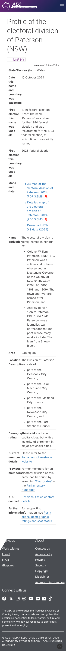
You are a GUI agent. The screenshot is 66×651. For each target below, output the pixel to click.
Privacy (40, 559)
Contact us (42, 548)
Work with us (10, 548)
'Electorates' (43, 481)
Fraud (6, 554)
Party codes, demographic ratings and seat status (36, 517)
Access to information (50, 582)
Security (40, 565)
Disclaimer (42, 576)
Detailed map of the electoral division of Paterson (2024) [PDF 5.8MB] (38, 211)
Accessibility (43, 554)
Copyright (42, 571)
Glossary (8, 565)
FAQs (5, 559)
